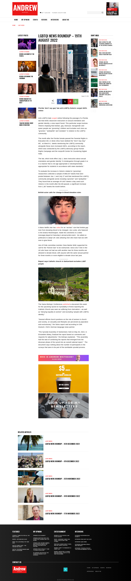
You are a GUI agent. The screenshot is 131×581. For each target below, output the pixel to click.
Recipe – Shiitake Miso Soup (19, 539)
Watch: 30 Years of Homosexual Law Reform (105, 104)
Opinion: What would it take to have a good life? (41, 550)
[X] (65, 101)
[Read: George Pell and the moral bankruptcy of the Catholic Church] (94, 43)
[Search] (102, 12)
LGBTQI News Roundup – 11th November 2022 (62, 513)
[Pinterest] (70, 101)
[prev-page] (92, 111)
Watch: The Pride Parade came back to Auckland (20, 550)
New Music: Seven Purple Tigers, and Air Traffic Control (62, 545)
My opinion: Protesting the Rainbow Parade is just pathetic (40, 554)
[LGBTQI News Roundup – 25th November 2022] (30, 477)
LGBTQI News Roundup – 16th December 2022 (62, 443)
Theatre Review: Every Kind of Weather (26, 124)
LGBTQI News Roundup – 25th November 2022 (62, 478)
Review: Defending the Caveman (26, 77)
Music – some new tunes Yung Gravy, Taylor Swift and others (62, 540)
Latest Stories (24, 51)
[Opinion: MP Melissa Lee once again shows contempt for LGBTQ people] (94, 92)
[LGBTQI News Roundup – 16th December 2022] (30, 443)
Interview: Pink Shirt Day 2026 (83, 539)
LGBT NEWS (21, 25)
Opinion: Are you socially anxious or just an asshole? (106, 63)
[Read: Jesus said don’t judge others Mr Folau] (94, 53)
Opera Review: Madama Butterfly (112, 13)
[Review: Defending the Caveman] (27, 66)
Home (14, 25)
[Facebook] (59, 101)
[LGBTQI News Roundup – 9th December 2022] (30, 460)
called (58, 227)
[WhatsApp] (75, 101)
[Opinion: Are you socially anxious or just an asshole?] (94, 62)
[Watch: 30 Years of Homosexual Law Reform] (94, 103)
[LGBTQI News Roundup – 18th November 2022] (30, 495)
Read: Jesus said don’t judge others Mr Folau (105, 53)
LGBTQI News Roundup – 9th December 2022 (62, 461)
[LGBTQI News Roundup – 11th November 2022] (30, 512)
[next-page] (95, 111)
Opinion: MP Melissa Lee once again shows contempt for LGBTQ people (105, 93)
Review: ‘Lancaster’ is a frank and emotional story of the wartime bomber (62, 553)
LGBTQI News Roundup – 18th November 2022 (62, 496)
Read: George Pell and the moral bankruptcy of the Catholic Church (105, 43)
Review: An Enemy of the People (26, 55)
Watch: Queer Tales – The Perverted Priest (19, 546)
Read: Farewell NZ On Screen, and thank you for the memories (105, 83)
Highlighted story (111, 9)
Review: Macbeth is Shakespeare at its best (25, 101)
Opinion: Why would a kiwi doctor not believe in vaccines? (105, 73)
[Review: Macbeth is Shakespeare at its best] (27, 88)
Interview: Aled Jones (81, 541)
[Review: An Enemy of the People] (27, 44)
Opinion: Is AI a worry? (39, 535)
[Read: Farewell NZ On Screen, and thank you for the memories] (94, 82)
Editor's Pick (103, 40)
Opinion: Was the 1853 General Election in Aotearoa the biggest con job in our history (41, 544)
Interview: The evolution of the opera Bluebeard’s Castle (83, 549)
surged (54, 118)
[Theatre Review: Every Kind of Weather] (27, 113)
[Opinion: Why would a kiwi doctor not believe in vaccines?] (94, 72)
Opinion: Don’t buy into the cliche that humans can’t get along (41, 539)
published (66, 304)
